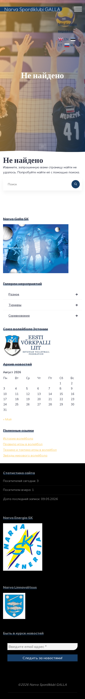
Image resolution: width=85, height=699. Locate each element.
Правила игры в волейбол (22, 444)
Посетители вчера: (17, 490)
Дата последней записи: (22, 499)
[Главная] (43, 146)
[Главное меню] (78, 9)
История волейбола (18, 438)
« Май (7, 419)
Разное (43, 294)
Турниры (43, 305)
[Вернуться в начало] (68, 682)
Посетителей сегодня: (20, 481)
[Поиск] (75, 184)
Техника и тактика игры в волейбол (30, 450)
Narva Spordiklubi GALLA (32, 9)
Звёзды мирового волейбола (25, 455)
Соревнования (43, 315)
